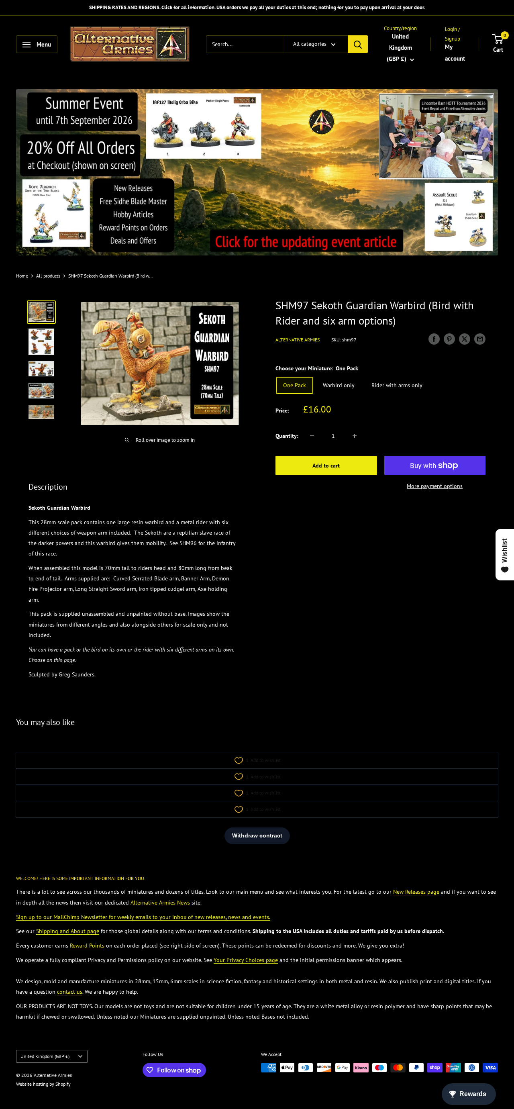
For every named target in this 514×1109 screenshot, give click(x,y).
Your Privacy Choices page (246, 960)
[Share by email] (479, 339)
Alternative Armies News (160, 902)
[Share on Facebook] (434, 339)
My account (455, 52)
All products (48, 276)
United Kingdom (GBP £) (44, 1056)
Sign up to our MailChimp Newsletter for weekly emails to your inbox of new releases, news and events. (143, 917)
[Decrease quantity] (312, 435)
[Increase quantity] (354, 435)
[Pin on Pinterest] (449, 339)
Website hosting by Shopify (43, 1084)
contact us (69, 991)
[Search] (358, 44)
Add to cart (326, 465)
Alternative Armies (297, 340)
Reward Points (87, 945)
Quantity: (286, 435)
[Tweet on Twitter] (464, 339)
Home (22, 276)
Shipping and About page (67, 931)
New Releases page (416, 891)
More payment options (435, 486)
